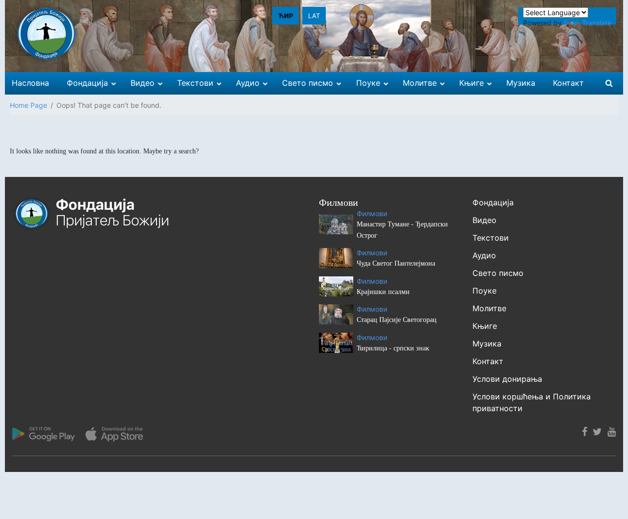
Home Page (28, 105)
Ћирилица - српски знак (393, 348)
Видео (484, 220)
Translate (596, 23)
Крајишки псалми (383, 292)
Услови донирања (507, 379)
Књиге (484, 326)
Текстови (490, 238)
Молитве (489, 308)
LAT (314, 16)
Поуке (484, 291)
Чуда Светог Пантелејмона (396, 263)
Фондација (493, 202)
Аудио (484, 255)
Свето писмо (497, 273)
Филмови (372, 213)
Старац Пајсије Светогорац (397, 319)
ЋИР (285, 16)
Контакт (487, 361)
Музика (486, 343)
